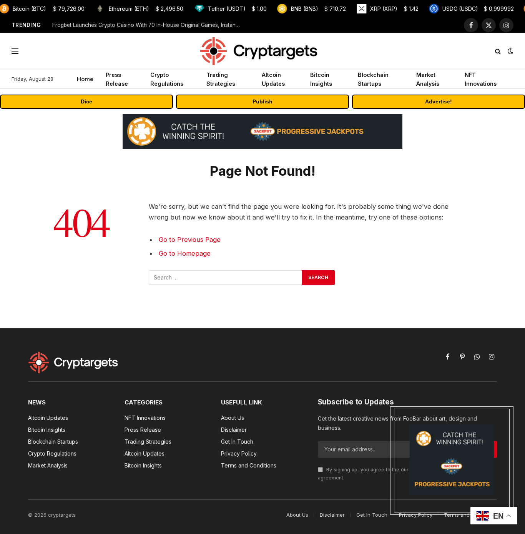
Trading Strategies (220, 79)
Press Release (117, 79)
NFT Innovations (481, 79)
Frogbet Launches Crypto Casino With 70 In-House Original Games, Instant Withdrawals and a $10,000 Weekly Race (148, 25)
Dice (86, 101)
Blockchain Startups (373, 79)
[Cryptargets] (262, 51)
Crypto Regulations (166, 79)
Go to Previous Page (190, 239)
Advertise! (438, 101)
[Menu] (15, 51)
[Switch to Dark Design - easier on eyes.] (509, 51)
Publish (262, 101)
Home (85, 79)
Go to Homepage (185, 253)
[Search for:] (225, 277)
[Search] (497, 51)
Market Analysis (427, 79)
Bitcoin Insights (321, 79)
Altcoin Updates (273, 79)
